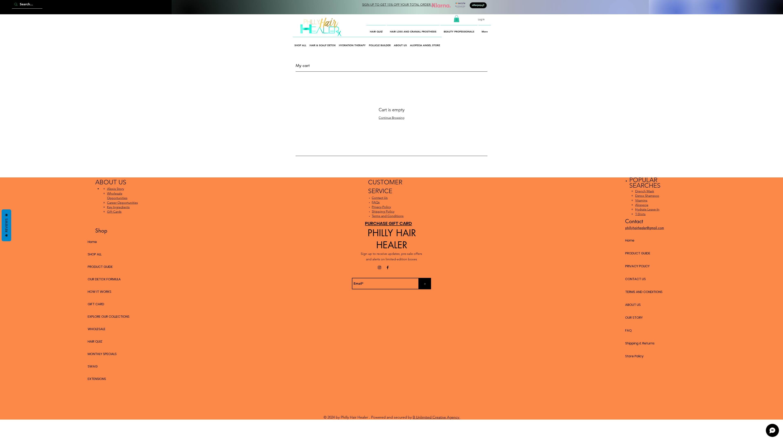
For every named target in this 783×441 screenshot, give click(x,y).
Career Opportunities (122, 203)
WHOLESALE (96, 329)
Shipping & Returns (640, 343)
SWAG (93, 366)
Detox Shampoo (647, 196)
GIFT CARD (96, 304)
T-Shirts (640, 214)
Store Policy (634, 356)
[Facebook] (387, 267)
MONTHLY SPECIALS (102, 354)
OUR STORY (634, 317)
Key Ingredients (118, 207)
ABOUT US (633, 304)
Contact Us (380, 198)
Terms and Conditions (388, 216)
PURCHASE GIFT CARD (388, 223)
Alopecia (641, 205)
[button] (456, 18)
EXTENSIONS (97, 378)
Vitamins (641, 200)
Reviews (6, 225)
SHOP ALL (95, 254)
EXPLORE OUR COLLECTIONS (108, 316)
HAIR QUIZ (95, 341)
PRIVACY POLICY (637, 266)
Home (92, 241)
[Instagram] (379, 267)
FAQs (376, 202)
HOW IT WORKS (99, 291)
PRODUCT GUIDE (100, 266)
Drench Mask (644, 191)
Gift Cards (114, 212)
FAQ (628, 330)
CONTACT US (635, 279)
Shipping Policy (383, 211)
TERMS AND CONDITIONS (643, 292)
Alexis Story (115, 189)
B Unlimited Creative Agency (436, 417)
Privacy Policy (381, 207)
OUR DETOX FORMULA (104, 279)
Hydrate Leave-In (647, 209)
